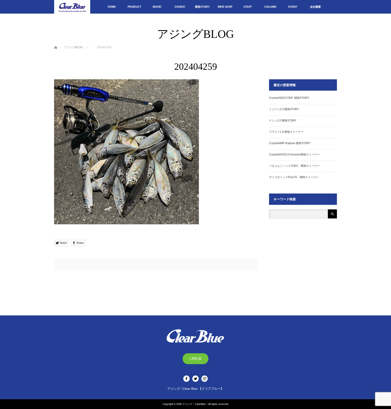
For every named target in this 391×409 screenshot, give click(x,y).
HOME (112, 6)
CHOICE (179, 6)
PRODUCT (134, 6)
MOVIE (157, 6)
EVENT (292, 6)
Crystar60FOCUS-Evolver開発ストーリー (294, 154)
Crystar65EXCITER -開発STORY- (289, 97)
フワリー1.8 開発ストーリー (286, 131)
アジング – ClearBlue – (195, 404)
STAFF (247, 6)
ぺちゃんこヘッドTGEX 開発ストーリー (294, 165)
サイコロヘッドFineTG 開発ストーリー (294, 177)
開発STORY (202, 6)
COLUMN (270, 6)
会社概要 (315, 6)
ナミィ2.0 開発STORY (282, 120)
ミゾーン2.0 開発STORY (284, 109)
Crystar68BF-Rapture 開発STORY (290, 143)
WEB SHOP (225, 6)
